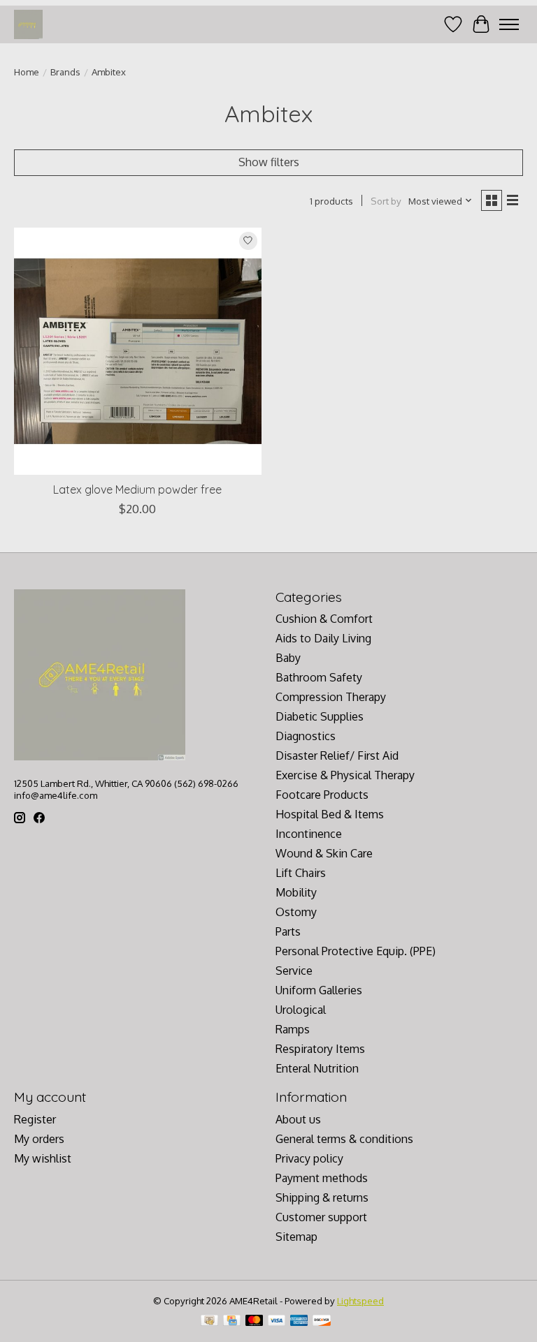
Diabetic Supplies (319, 716)
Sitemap (296, 1237)
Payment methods (321, 1178)
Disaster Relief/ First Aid (337, 755)
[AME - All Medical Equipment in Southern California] (28, 24)
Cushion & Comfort (324, 619)
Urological (300, 1010)
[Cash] (209, 1321)
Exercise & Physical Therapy (345, 775)
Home (26, 72)
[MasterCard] (254, 1321)
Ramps (292, 1029)
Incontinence (308, 834)
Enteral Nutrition (317, 1068)
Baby (288, 658)
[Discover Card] (322, 1321)
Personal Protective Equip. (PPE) (355, 951)
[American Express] (299, 1321)
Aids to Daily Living (323, 638)
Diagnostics (305, 736)
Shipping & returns (321, 1197)
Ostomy (296, 912)
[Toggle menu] (509, 24)
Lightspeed (360, 1300)
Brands (65, 72)
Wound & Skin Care (324, 853)
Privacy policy (309, 1158)
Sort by (386, 201)
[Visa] (277, 1321)
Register (35, 1119)
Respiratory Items (320, 1049)
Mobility (296, 892)
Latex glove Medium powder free (137, 489)
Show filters (268, 162)
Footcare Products (321, 795)
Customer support (321, 1217)
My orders (39, 1139)
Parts (288, 931)
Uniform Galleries (318, 990)
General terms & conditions (344, 1139)
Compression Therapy (330, 697)
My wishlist (42, 1158)
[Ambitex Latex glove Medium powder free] (138, 351)
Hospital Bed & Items (329, 814)
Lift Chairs (300, 873)
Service (294, 971)
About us (298, 1119)
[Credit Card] (232, 1321)
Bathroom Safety (318, 677)
